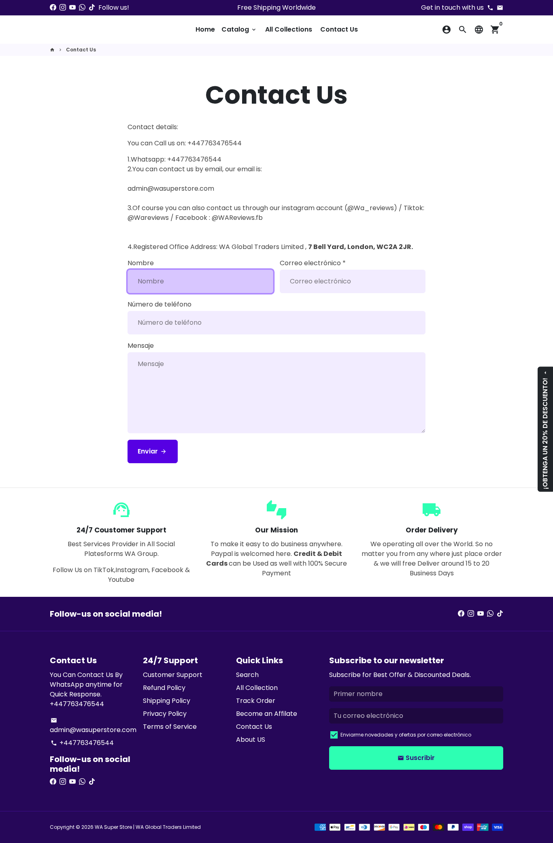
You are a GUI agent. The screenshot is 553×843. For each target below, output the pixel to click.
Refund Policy (164, 687)
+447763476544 (82, 742)
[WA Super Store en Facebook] (53, 7)
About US (250, 739)
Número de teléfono (159, 304)
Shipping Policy (166, 700)
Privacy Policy (165, 713)
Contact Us (339, 29)
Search (247, 674)
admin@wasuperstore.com (93, 725)
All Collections (288, 29)
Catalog (239, 29)
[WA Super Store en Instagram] (63, 7)
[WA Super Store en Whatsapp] (82, 7)
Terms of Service (170, 726)
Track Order (255, 700)
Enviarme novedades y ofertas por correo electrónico (405, 734)
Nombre (141, 263)
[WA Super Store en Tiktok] (92, 7)
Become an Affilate (266, 713)
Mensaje (141, 345)
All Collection (257, 687)
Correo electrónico (313, 263)
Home (205, 29)
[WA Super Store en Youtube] (72, 7)
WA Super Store (113, 827)
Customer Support (172, 674)
